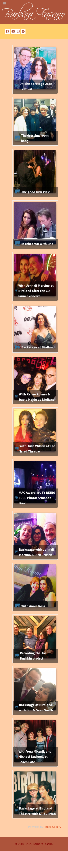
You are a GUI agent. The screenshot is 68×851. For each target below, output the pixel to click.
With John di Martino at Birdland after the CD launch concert (36, 291)
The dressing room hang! (35, 138)
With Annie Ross (33, 606)
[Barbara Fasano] (34, 12)
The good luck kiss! (35, 192)
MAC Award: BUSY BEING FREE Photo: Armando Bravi (37, 498)
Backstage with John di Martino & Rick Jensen (36, 552)
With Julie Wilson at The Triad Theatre (37, 448)
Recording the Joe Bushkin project (33, 656)
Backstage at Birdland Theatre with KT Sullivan (37, 811)
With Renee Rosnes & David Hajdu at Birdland (37, 397)
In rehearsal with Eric (37, 244)
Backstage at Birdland (38, 347)
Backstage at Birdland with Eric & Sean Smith (36, 707)
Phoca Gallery (52, 827)
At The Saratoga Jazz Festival (36, 86)
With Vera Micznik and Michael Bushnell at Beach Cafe (35, 757)
